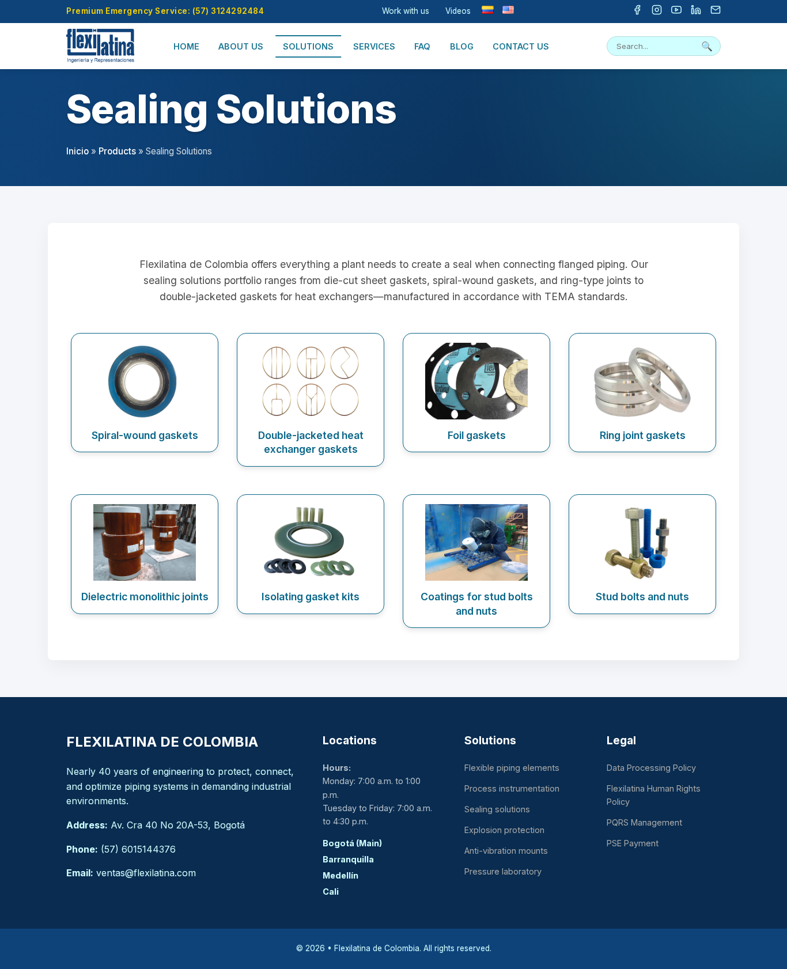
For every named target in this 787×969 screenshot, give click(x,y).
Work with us (405, 11)
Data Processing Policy (651, 768)
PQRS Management (644, 822)
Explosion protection (504, 830)
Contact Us (521, 46)
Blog (462, 46)
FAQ (422, 46)
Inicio (77, 151)
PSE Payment (633, 843)
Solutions (308, 46)
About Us (240, 46)
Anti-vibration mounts (506, 851)
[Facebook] (637, 11)
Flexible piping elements (511, 768)
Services (374, 46)
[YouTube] (676, 11)
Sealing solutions (497, 809)
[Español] (487, 10)
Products (117, 151)
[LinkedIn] (696, 11)
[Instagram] (657, 11)
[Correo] (715, 11)
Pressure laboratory (503, 871)
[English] (508, 10)
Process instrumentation (511, 788)
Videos (458, 11)
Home (186, 46)
